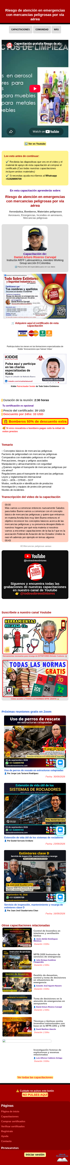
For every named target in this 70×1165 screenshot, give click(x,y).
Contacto (6, 1141)
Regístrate (7, 1131)
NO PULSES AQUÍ (35, 1094)
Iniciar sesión (35, 1154)
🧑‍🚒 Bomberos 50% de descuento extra (35, 421)
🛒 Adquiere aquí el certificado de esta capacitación (35, 324)
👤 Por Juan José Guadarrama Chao (21, 910)
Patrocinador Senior (26, 386)
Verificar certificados (13, 1126)
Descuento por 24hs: (23, 414)
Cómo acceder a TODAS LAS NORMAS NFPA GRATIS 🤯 (35, 699)
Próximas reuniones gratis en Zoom (26, 711)
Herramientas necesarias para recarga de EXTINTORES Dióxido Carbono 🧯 (35, 656)
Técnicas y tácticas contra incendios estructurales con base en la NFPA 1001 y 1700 (49, 1023)
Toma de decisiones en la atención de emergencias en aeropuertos (49, 1001)
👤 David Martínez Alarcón (45, 1029)
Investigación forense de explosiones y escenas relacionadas (47, 1052)
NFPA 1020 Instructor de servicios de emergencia (47, 955)
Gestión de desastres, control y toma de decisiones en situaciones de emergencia (50, 979)
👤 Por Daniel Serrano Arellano (18, 841)
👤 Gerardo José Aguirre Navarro (48, 986)
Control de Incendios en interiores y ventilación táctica (47, 933)
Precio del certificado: (24, 410)
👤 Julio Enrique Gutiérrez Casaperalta (45, 961)
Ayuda (4, 1136)
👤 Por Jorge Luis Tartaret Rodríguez (21, 773)
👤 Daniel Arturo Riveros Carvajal (48, 1007)
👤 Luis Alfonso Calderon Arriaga (48, 1058)
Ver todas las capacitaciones (35, 1077)
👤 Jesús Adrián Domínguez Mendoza (46, 940)
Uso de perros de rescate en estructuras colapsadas (33, 770)
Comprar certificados (13, 1121)
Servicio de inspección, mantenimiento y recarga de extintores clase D (33, 906)
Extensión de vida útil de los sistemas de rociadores (33, 837)
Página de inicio (10, 1111)
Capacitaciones (10, 1116)
